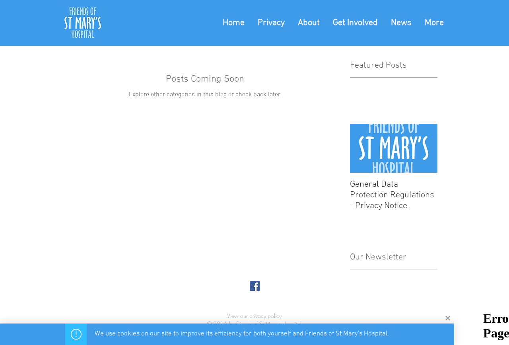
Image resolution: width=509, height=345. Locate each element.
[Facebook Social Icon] (255, 286)
